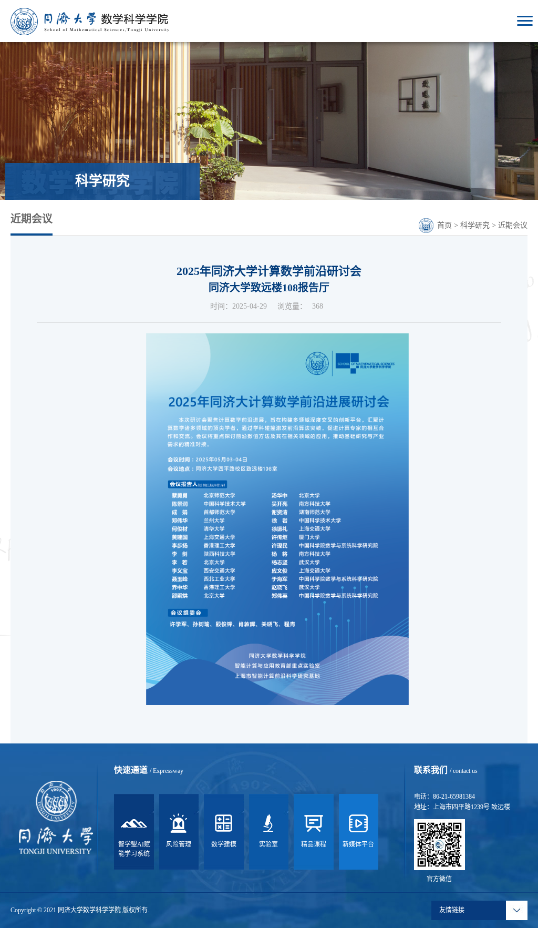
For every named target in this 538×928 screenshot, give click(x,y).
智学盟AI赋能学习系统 (134, 849)
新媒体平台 (358, 844)
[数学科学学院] (90, 20)
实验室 (268, 844)
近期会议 (512, 225)
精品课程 (313, 844)
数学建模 (223, 844)
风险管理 (178, 844)
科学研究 (475, 225)
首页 (444, 225)
